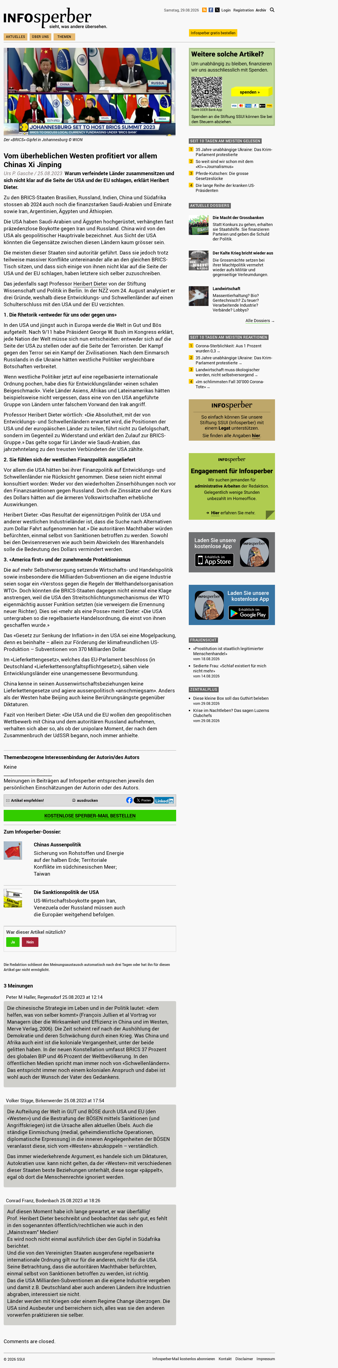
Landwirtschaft (226, 288)
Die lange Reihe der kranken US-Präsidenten (225, 188)
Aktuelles (15, 36)
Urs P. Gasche (18, 173)
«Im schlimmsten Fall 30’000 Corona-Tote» (230, 384)
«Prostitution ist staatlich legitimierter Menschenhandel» (228, 651)
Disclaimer (244, 1358)
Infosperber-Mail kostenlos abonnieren (183, 1358)
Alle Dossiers (258, 320)
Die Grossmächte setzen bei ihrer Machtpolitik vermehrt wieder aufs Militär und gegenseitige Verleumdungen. (240, 267)
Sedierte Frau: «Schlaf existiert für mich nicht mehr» (229, 668)
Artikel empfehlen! (27, 800)
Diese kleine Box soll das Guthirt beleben (231, 698)
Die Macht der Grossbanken (238, 217)
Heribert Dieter (90, 283)
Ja (13, 942)
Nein (30, 942)
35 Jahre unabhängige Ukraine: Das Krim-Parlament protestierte (234, 152)
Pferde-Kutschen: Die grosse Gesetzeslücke (222, 176)
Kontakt (225, 1358)
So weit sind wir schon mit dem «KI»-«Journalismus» (224, 164)
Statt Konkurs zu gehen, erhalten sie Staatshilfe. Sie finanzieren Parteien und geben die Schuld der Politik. (243, 232)
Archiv (261, 10)
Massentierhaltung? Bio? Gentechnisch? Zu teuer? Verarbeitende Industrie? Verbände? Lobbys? (236, 303)
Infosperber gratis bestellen (213, 32)
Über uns (40, 36)
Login (226, 10)
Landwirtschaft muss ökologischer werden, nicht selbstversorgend (228, 372)
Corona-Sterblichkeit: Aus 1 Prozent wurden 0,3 (228, 348)
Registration (243, 10)
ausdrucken (87, 800)
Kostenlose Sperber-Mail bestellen (90, 815)
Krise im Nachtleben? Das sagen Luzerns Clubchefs (231, 713)
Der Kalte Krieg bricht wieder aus (243, 253)
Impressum (266, 1358)
